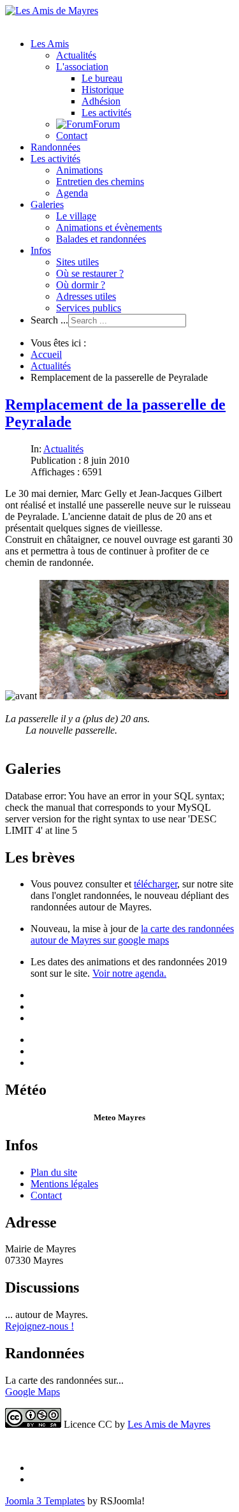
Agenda (72, 193)
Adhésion (101, 101)
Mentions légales (64, 1183)
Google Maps (32, 1391)
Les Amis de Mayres (168, 1424)
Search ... (49, 320)
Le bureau (102, 78)
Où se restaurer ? (90, 273)
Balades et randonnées (101, 238)
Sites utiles (77, 261)
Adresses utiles (86, 296)
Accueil (46, 354)
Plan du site (54, 1172)
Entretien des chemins (100, 181)
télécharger (155, 883)
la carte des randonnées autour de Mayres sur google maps (132, 934)
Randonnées (55, 147)
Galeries (47, 204)
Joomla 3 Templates (45, 1500)
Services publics (88, 307)
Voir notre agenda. (129, 973)
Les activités (106, 112)
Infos (41, 250)
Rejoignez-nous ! (39, 1326)
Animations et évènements (109, 227)
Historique (103, 89)
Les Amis (50, 43)
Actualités (76, 55)
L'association (82, 66)
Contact (71, 135)
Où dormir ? (80, 284)
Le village (76, 216)
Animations (79, 170)
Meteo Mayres (119, 1117)
